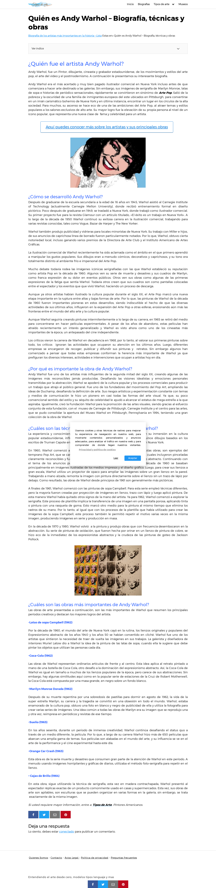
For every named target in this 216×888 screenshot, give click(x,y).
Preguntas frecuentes (124, 857)
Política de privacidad (94, 857)
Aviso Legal (72, 857)
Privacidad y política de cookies (97, 449)
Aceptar (132, 458)
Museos (183, 4)
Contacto (56, 857)
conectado (66, 831)
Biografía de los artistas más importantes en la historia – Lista (65, 35)
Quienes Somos (38, 857)
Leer (116, 458)
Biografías (144, 4)
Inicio (130, 4)
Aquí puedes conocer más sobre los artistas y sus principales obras (107, 127)
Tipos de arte (161, 4)
